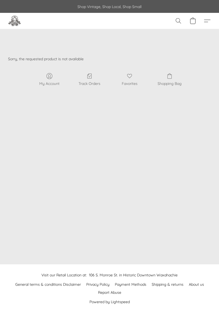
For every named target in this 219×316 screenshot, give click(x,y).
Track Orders (89, 83)
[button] (15, 21)
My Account (49, 83)
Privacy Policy (98, 284)
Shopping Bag (170, 83)
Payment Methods (130, 284)
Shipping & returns (167, 284)
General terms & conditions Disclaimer (48, 284)
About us (196, 284)
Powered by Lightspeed (109, 301)
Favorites (130, 83)
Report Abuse (109, 292)
